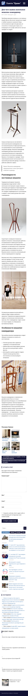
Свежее (12, 532)
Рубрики (18, 532)
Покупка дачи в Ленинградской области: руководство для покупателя (13, 622)
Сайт (3, 507)
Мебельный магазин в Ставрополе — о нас (15, 680)
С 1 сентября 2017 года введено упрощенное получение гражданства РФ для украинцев (17, 556)
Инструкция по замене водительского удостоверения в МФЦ (17, 563)
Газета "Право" (13, 3)
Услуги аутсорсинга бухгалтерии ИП (11, 658)
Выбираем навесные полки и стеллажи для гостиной (13, 461)
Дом (15, 14)
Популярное (5, 532)
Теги (23, 532)
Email (3, 501)
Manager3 (10, 14)
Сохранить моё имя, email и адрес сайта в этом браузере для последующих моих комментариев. (13, 514)
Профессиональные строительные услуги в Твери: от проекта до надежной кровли (13, 670)
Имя (3, 495)
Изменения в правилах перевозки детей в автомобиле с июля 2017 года (17, 578)
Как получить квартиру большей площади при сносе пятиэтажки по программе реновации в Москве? (13, 610)
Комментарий (6, 476)
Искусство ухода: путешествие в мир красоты (13, 637)
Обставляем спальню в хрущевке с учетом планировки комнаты (13, 457)
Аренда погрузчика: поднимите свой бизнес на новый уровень (14, 648)
